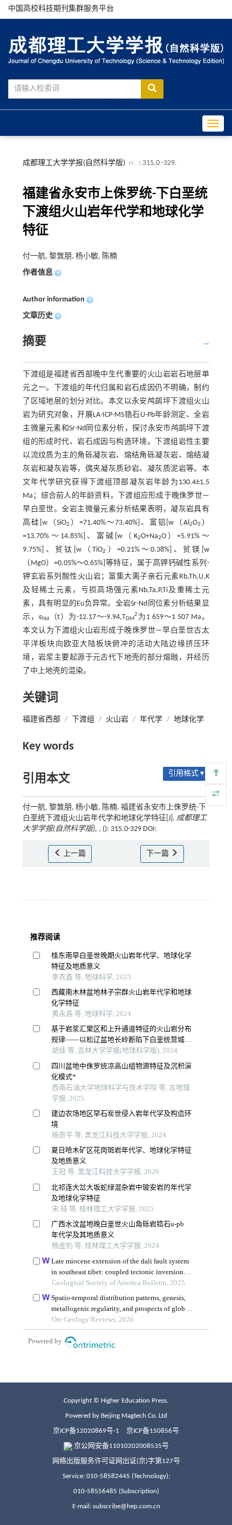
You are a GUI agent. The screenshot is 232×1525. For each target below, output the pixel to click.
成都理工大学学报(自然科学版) (74, 163)
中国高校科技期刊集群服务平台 (61, 9)
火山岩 (117, 720)
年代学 (151, 720)
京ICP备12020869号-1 (86, 1430)
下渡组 (83, 720)
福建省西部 (41, 720)
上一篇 (74, 854)
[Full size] (216, 795)
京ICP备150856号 (152, 1430)
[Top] (216, 773)
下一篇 (158, 854)
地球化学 (189, 720)
